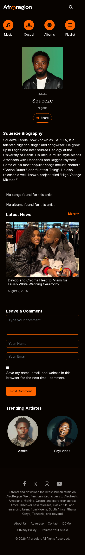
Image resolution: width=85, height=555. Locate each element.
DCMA (67, 523)
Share (45, 118)
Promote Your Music (54, 530)
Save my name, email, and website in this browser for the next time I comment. (38, 375)
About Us (20, 523)
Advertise (37, 523)
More (72, 213)
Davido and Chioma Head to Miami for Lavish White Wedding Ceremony (37, 282)
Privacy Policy (27, 530)
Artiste (42, 94)
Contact (53, 523)
